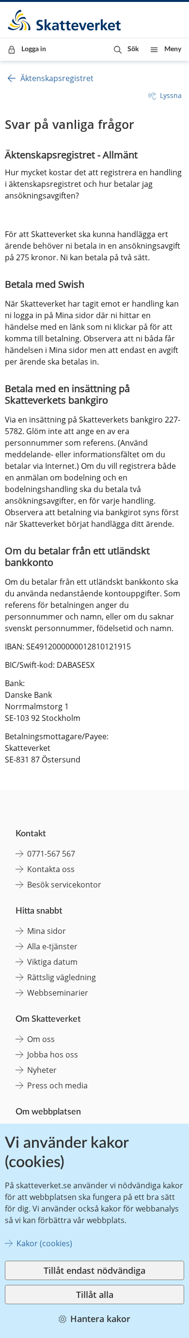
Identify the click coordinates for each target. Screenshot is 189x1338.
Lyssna (171, 95)
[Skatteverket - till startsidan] (65, 20)
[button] (126, 49)
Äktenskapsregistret (57, 78)
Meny (172, 49)
